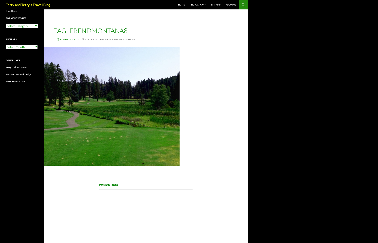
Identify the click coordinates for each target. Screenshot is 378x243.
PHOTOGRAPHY (198, 4)
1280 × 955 (91, 39)
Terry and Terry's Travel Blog (28, 5)
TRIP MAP (215, 4)
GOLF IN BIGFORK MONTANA (118, 39)
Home (181, 4)
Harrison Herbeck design (19, 74)
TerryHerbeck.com (15, 81)
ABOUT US (231, 4)
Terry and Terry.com (16, 67)
